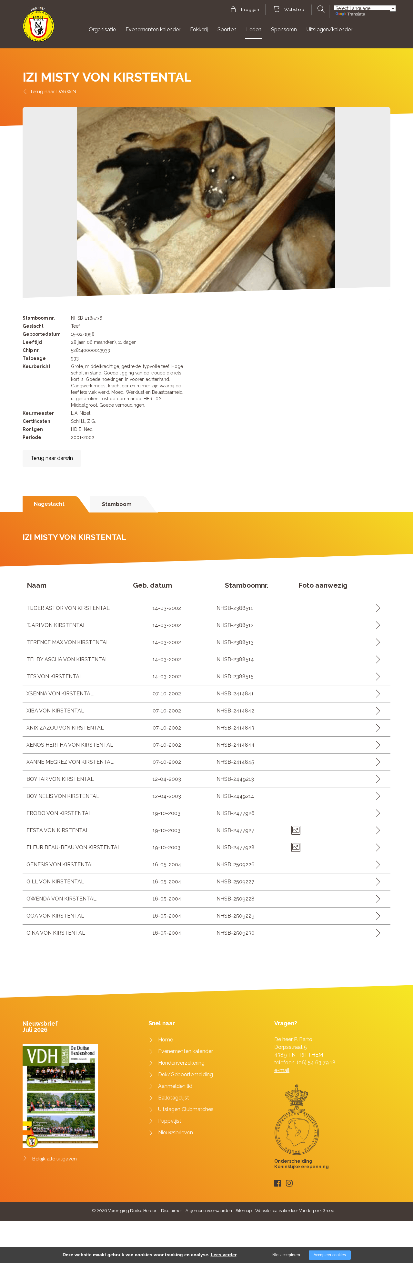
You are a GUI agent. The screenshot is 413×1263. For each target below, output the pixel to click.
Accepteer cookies (330, 1255)
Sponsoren (284, 29)
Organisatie (102, 29)
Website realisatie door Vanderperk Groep (294, 1210)
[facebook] (277, 1183)
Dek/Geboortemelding (185, 1074)
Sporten (227, 29)
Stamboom (117, 504)
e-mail (281, 1070)
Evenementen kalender (153, 29)
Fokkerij (199, 29)
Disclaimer (171, 1210)
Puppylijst (169, 1121)
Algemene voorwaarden (209, 1210)
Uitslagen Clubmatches (186, 1109)
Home (165, 1040)
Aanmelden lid (175, 1086)
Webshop (294, 9)
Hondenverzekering (181, 1063)
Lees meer (375, 608)
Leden (253, 29)
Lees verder (224, 1254)
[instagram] (289, 1183)
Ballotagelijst (173, 1098)
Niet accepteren (286, 1255)
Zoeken (320, 9)
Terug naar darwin (52, 458)
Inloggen (250, 9)
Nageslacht (49, 504)
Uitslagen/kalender (329, 29)
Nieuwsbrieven (175, 1132)
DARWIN (66, 91)
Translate (356, 14)
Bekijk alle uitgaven (54, 1159)
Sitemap (244, 1210)
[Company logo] (39, 27)
